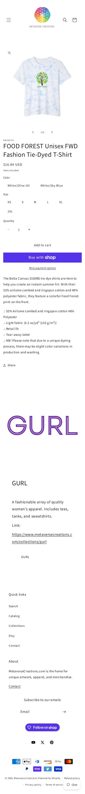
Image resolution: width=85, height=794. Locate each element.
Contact (14, 645)
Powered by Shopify (49, 777)
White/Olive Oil (19, 185)
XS (9, 202)
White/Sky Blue (52, 185)
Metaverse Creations (25, 777)
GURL (25, 557)
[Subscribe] (64, 712)
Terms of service (55, 784)
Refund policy (72, 778)
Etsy (11, 636)
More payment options (42, 268)
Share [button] (12, 365)
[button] (9, 20)
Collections (17, 626)
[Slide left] (33, 132)
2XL (10, 211)
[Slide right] (52, 132)
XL (61, 202)
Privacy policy (33, 784)
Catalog (14, 616)
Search (13, 606)
